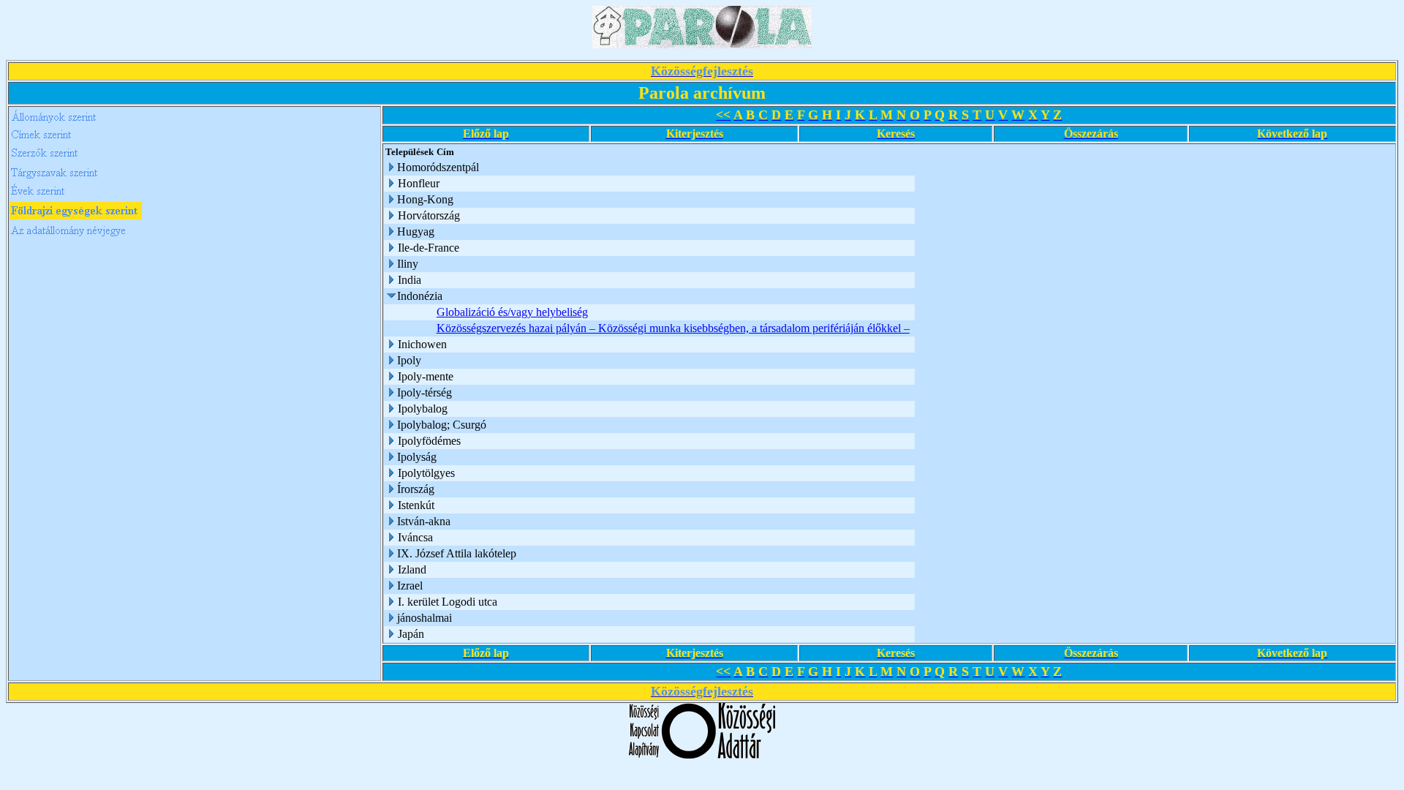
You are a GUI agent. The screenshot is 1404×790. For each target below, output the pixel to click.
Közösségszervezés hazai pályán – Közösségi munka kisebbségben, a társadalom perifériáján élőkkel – (673, 328)
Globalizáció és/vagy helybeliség (512, 312)
